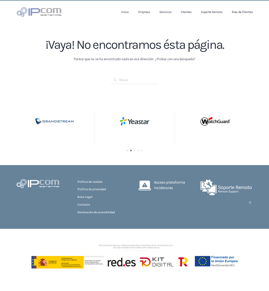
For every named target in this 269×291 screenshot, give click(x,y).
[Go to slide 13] (141, 150)
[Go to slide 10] (138, 150)
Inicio (125, 12)
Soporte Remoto (211, 12)
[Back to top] (250, 203)
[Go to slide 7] (134, 150)
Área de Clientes (242, 12)
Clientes (186, 12)
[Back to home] (39, 12)
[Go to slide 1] (127, 150)
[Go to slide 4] (131, 150)
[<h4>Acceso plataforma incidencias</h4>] (144, 185)
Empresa (144, 12)
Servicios (165, 12)
